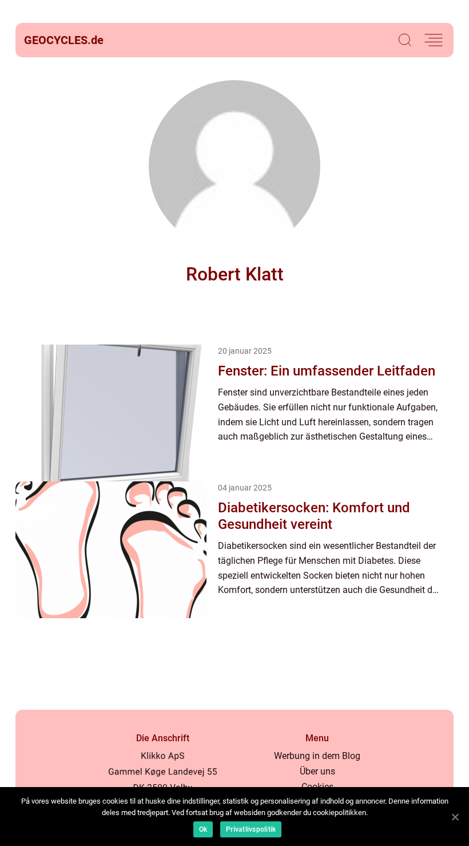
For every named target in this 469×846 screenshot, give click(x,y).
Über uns (317, 771)
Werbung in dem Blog (317, 755)
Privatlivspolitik (251, 829)
